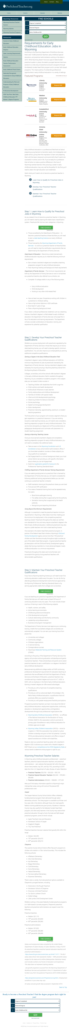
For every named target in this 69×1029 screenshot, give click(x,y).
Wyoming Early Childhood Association (40, 715)
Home (8, 13)
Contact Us (29, 1023)
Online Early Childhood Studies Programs (43, 103)
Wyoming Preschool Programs (12, 32)
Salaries (60, 13)
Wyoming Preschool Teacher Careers (11, 24)
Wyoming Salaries (8, 28)
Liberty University (43, 82)
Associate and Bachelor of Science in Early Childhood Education (43, 119)
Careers (25, 13)
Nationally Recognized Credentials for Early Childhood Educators (12, 75)
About (46, 2)
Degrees (42, 13)
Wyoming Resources (10, 19)
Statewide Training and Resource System (48, 650)
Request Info (58, 85)
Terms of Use (43, 1023)
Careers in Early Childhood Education (11, 42)
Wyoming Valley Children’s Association (40, 728)
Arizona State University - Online (43, 130)
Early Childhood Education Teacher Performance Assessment (10, 63)
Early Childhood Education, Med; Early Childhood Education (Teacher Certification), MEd (44, 141)
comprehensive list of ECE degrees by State (50, 747)
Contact (52, 2)
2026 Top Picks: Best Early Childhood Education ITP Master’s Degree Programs (11, 97)
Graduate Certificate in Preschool (42, 89)
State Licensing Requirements (11, 53)
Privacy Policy (36, 1023)
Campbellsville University (44, 110)
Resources (7, 37)
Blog (57, 2)
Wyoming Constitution (49, 446)
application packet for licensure (45, 464)
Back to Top (63, 987)
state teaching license (41, 238)
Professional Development (10, 90)
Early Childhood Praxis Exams (11, 69)
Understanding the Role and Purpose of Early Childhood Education (11, 84)
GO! (46, 36)
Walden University (43, 97)
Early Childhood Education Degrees (10, 48)
